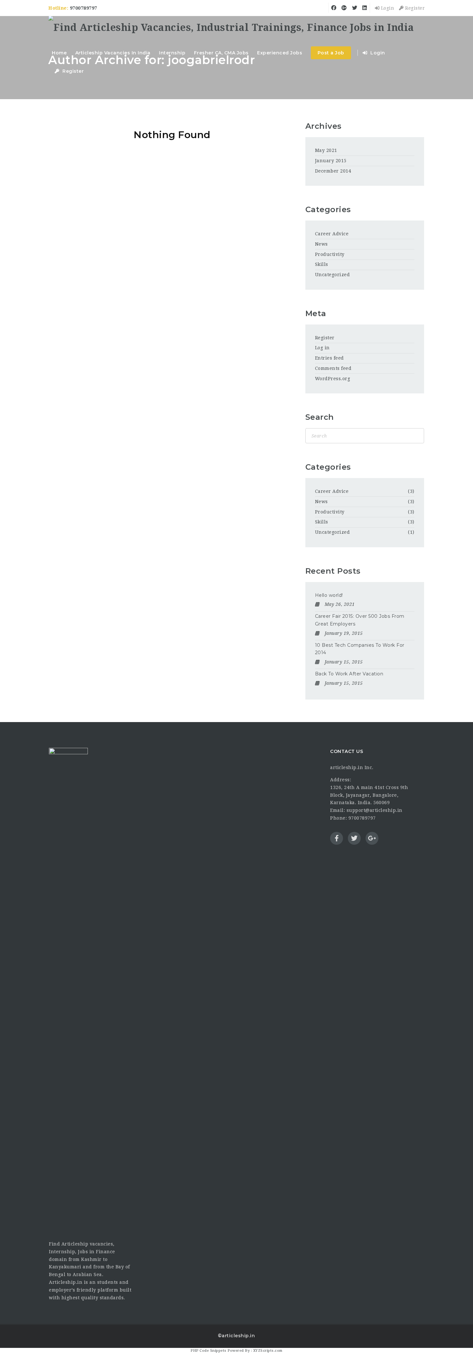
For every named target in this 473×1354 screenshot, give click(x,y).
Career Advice (332, 233)
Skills (321, 264)
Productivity (330, 254)
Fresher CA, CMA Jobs (221, 53)
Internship (172, 53)
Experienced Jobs (279, 53)
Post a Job (331, 53)
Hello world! (329, 595)
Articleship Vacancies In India (113, 53)
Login (386, 8)
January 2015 (331, 160)
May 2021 (326, 150)
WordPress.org (332, 378)
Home (59, 53)
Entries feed (329, 358)
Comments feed (333, 368)
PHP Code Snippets (208, 1351)
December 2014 (333, 171)
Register (414, 8)
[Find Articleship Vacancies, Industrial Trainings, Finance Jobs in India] (231, 28)
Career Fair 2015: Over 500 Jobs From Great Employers (359, 620)
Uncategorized (332, 274)
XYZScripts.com (268, 1351)
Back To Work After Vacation (349, 674)
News (321, 244)
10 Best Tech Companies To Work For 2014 (359, 649)
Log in (322, 347)
